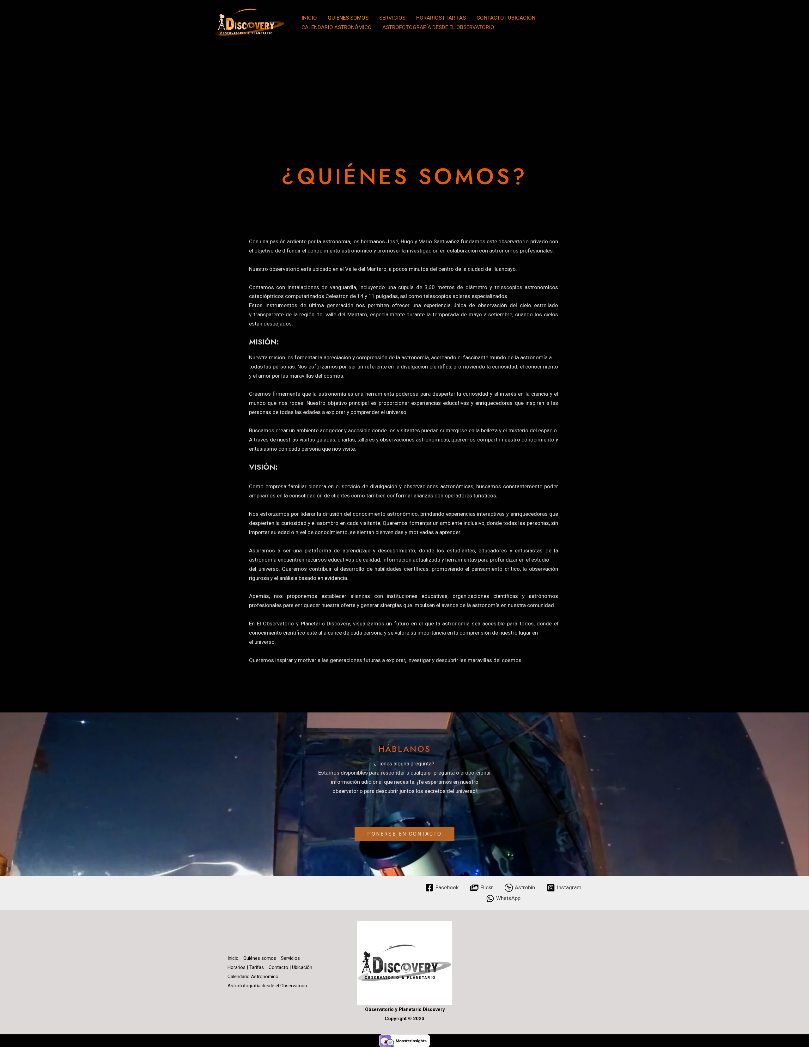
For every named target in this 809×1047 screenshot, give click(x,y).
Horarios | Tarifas (441, 18)
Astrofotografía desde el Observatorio (438, 27)
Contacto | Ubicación (506, 18)
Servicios (392, 18)
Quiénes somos (348, 18)
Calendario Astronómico (336, 27)
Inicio (309, 18)
